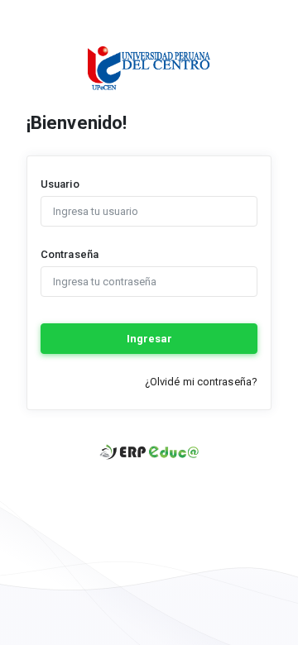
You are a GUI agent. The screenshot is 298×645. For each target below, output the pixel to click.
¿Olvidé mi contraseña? (201, 381)
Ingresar (149, 338)
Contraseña (70, 254)
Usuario (60, 184)
